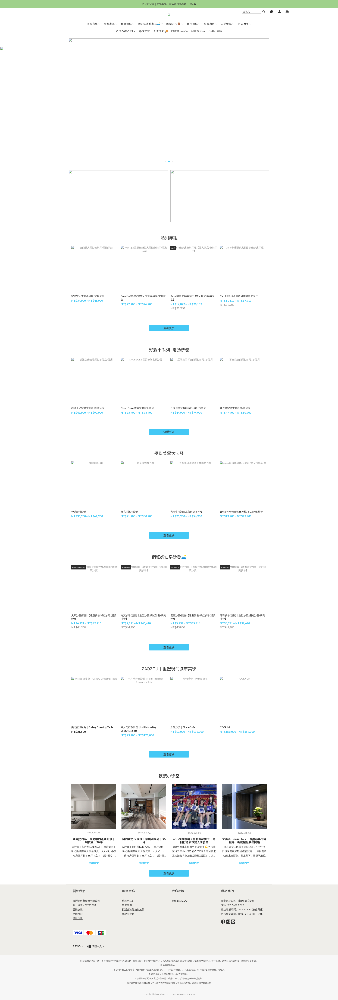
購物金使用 (128, 913)
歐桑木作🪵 (173, 23)
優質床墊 (92, 23)
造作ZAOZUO (124, 31)
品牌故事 (78, 909)
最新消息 (78, 918)
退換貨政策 (138, 909)
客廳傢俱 (126, 23)
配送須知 (127, 909)
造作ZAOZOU (179, 900)
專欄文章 (144, 31)
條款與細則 (128, 900)
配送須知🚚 (161, 31)
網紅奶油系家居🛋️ (149, 23)
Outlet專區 (215, 31)
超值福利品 (198, 31)
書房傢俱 (192, 23)
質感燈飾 (226, 23)
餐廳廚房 (209, 23)
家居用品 (243, 23)
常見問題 (127, 905)
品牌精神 (78, 913)
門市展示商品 (179, 31)
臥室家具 (109, 23)
